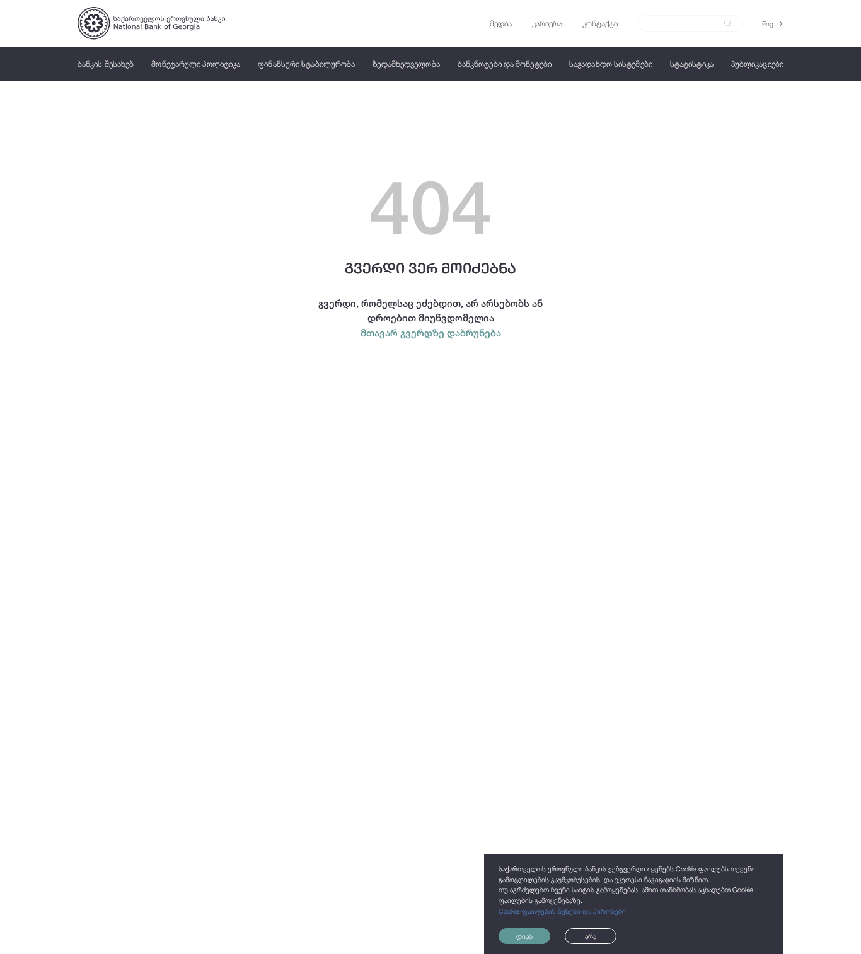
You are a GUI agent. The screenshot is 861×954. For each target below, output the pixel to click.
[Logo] (151, 23)
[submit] (727, 23)
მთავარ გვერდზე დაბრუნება (431, 332)
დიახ (524, 936)
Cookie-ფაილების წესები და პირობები (562, 911)
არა (590, 936)
